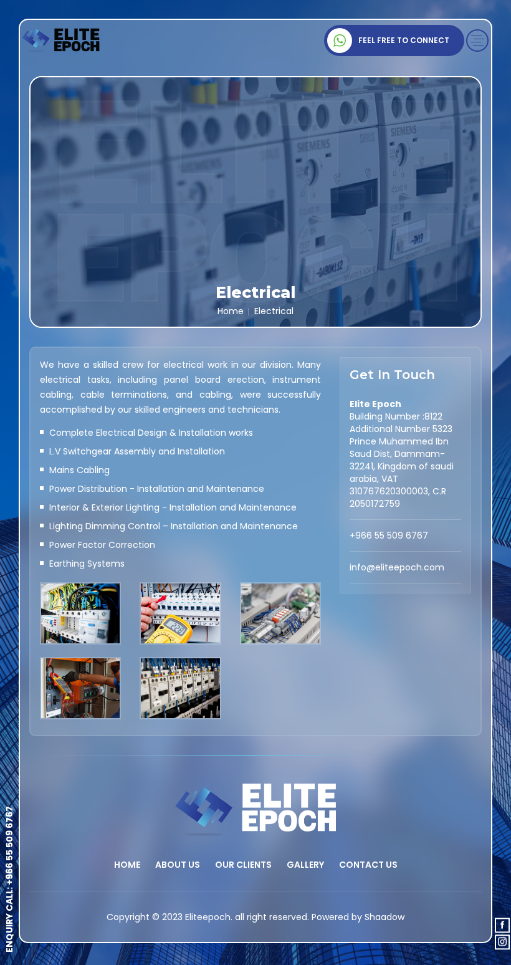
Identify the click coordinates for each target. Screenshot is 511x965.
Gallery (305, 864)
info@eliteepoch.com (397, 567)
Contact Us (368, 864)
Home (230, 311)
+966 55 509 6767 (9, 845)
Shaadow (384, 917)
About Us (177, 864)
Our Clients (243, 864)
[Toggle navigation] (477, 40)
